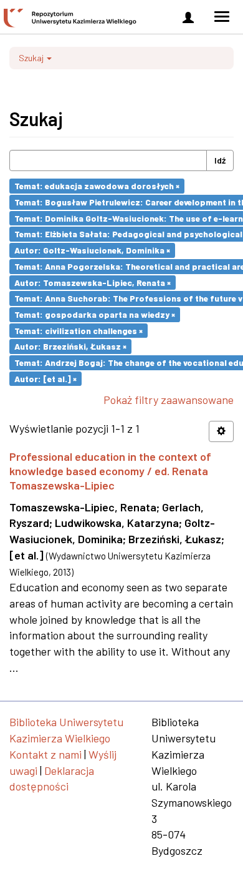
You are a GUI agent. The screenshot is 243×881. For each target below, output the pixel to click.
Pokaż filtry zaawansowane (168, 399)
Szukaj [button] (32, 57)
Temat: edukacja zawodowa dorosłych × (96, 185)
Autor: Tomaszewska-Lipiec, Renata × (92, 282)
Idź (220, 160)
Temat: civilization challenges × (78, 330)
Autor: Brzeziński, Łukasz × (70, 346)
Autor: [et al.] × (45, 378)
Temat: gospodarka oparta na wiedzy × (94, 314)
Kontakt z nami (45, 754)
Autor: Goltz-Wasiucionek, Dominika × (92, 250)
